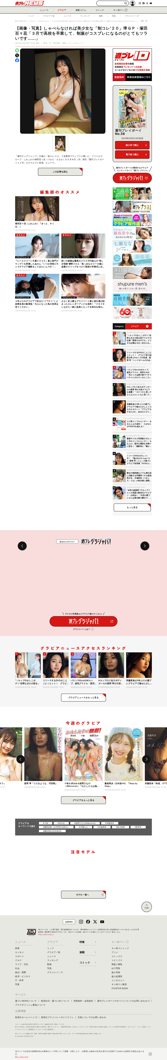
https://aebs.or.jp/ (46, 934)
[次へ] (146, 759)
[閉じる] (150, 1054)
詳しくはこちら (21, 1057)
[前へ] (20, 759)
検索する (125, 3)
